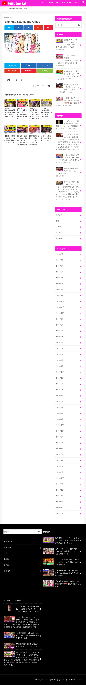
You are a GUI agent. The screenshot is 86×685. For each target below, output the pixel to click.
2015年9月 (60, 472)
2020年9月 (60, 254)
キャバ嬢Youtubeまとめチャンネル (57, 680)
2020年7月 (60, 266)
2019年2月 (60, 360)
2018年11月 (60, 372)
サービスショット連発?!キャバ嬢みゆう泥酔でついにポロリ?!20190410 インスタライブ (67, 124)
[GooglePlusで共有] (38, 27)
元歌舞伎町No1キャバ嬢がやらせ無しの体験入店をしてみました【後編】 (67, 88)
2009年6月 (60, 513)
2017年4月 (60, 454)
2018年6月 (60, 401)
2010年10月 (60, 507)
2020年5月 (60, 272)
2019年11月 (60, 307)
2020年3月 (60, 284)
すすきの (76, 2)
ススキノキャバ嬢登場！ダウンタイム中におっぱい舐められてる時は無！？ (67, 75)
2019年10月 (60, 313)
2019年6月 (60, 337)
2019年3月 (60, 354)
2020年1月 (60, 295)
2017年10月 (60, 431)
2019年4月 (60, 348)
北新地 (58, 2)
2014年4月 (60, 484)
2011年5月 (59, 502)
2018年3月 (60, 407)
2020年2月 (60, 289)
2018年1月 (60, 419)
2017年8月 (60, 437)
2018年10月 (60, 378)
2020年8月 (60, 260)
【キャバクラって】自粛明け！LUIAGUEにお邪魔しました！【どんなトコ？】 (67, 60)
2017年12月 (60, 425)
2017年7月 (60, 443)
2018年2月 (60, 413)
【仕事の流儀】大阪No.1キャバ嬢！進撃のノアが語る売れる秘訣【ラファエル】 (67, 159)
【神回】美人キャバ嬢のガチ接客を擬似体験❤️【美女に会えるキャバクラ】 (67, 101)
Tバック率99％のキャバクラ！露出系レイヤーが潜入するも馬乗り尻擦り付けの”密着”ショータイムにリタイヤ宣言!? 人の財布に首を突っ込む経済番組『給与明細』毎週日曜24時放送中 (67, 142)
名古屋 (69, 2)
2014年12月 (60, 478)
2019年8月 (60, 325)
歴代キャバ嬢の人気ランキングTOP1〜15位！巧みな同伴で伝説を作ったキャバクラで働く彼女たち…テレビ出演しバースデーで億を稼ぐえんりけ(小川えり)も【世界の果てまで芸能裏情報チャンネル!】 (67, 190)
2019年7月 (60, 331)
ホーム (43, 2)
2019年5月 (60, 342)
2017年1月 (60, 460)
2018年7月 (60, 395)
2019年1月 (60, 366)
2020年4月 (60, 278)
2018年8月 (60, 390)
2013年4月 (60, 496)
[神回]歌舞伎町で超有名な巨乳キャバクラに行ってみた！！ (67, 172)
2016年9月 (60, 466)
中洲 (63, 2)
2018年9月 (60, 384)
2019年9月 (60, 319)
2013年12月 (60, 490)
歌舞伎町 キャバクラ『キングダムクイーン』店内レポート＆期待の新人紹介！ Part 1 (67, 45)
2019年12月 (60, 301)
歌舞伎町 (51, 2)
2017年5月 (60, 449)
